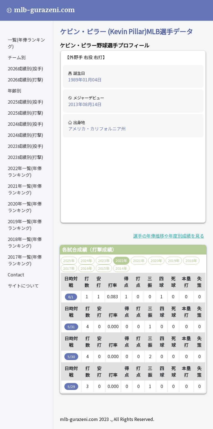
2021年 (138, 260)
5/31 (71, 326)
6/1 (70, 296)
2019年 (173, 260)
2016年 (86, 268)
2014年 (121, 268)
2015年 (104, 268)
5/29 (71, 386)
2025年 (69, 260)
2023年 (104, 260)
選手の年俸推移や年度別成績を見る (168, 235)
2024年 (86, 260)
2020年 (156, 260)
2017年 (69, 268)
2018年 (191, 260)
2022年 (121, 260)
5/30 (71, 356)
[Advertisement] (133, 180)
